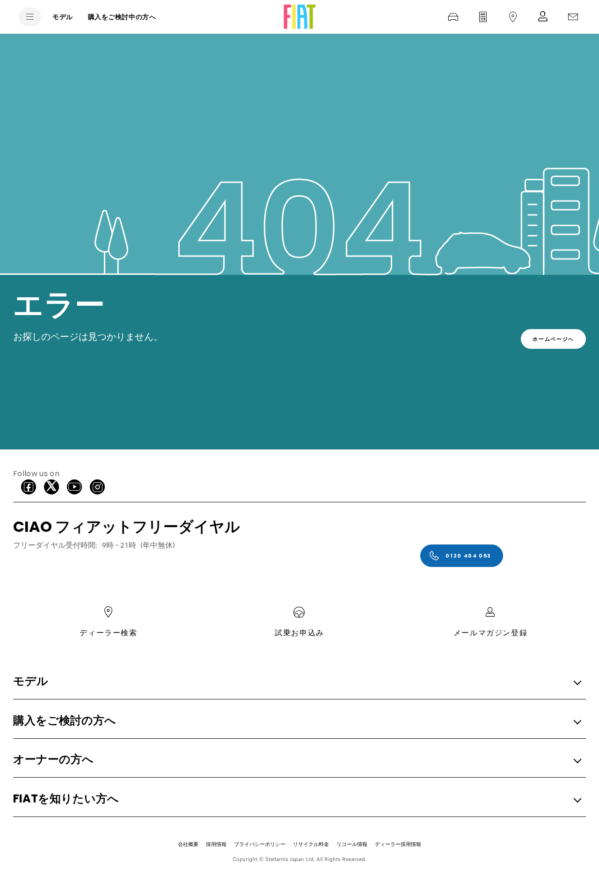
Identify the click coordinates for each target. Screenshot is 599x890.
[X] (51, 486)
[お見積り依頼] (482, 16)
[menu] (30, 16)
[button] (296, 682)
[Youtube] (74, 486)
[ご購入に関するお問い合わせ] (572, 16)
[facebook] (28, 486)
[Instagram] (97, 486)
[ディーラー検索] (512, 16)
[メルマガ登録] (542, 16)
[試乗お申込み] (453, 16)
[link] (553, 339)
